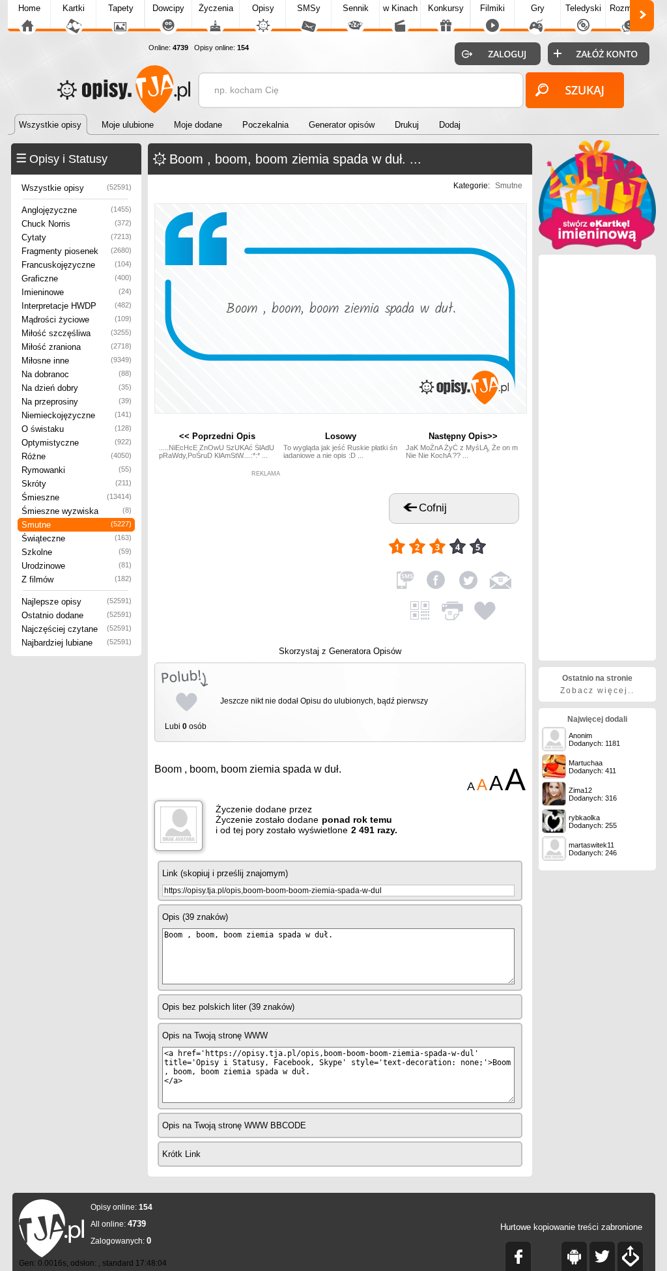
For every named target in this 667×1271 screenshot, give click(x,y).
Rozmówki (629, 8)
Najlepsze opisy (76, 602)
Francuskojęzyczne (76, 265)
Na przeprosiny (76, 402)
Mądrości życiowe (76, 319)
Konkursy (446, 8)
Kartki (74, 8)
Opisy (263, 8)
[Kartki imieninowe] (597, 246)
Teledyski (583, 8)
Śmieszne (76, 497)
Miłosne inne (76, 360)
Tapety (121, 8)
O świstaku (76, 429)
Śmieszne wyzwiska (76, 511)
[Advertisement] (265, 558)
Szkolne (76, 552)
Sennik (356, 8)
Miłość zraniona (76, 347)
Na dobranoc (76, 374)
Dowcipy (168, 8)
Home (29, 8)
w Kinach (400, 8)
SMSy (308, 8)
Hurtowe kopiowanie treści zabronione (571, 1227)
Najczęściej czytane (76, 629)
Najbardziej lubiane (76, 643)
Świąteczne (76, 538)
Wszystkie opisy (76, 188)
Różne (76, 456)
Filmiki (492, 8)
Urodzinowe (76, 566)
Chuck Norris (76, 224)
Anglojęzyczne (76, 210)
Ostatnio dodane (76, 615)
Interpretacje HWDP (76, 306)
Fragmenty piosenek (76, 251)
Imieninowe (76, 292)
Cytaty (76, 237)
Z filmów (76, 579)
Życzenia (216, 8)
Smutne (76, 525)
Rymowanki (76, 470)
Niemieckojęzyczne (76, 415)
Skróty (76, 484)
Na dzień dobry (76, 388)
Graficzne (76, 278)
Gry (538, 8)
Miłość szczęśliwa (76, 333)
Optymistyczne (76, 443)
